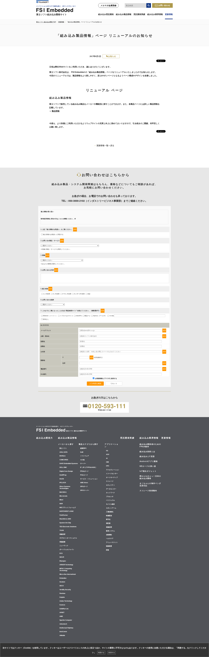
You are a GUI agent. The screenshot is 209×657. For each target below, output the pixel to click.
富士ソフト (63, 448)
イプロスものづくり (66, 316)
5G (107, 451)
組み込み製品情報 (123, 14)
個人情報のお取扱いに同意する (53, 234)
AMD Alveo (84, 483)
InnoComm (63, 632)
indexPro (79, 316)
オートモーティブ (112, 477)
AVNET (62, 612)
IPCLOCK (63, 483)
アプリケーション (111, 445)
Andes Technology (66, 601)
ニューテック (64, 546)
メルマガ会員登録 (108, 5)
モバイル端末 (110, 504)
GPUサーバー (84, 490)
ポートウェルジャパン (67, 549)
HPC (107, 466)
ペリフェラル (110, 500)
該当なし (46, 319)
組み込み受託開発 (106, 14)
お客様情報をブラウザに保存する (106, 378)
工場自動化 (109, 512)
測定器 (108, 523)
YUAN (62, 530)
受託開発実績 (139, 14)
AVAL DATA (63, 452)
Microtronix (63, 496)
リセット (113, 383)
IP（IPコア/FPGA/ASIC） (88, 467)
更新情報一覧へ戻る (105, 145)
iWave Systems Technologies (65, 487)
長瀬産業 (62, 542)
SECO (62, 586)
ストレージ (109, 481)
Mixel (61, 500)
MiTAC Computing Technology (66, 569)
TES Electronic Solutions (68, 527)
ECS (61, 553)
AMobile (62, 635)
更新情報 (169, 14)
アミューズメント (112, 542)
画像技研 (62, 534)
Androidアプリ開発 (149, 461)
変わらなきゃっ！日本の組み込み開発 (150, 477)
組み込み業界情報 (155, 14)
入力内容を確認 (95, 383)
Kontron (62, 605)
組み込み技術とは (147, 451)
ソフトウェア (84, 456)
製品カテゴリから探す (88, 444)
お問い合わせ (164, 5)
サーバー (83, 463)
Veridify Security (65, 590)
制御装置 (109, 546)
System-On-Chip (65, 523)
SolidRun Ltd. (64, 609)
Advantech (63, 624)
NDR (61, 504)
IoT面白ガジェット (148, 471)
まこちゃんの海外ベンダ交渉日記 (150, 484)
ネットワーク (110, 493)
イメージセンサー (112, 474)
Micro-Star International (68, 574)
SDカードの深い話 (148, 466)
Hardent (62, 582)
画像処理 (109, 527)
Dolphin (62, 597)
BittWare (63, 456)
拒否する (111, 652)
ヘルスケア (109, 538)
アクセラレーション (112, 470)
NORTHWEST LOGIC (67, 511)
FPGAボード (84, 471)
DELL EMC (63, 467)
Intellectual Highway (66, 628)
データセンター (111, 489)
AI (107, 458)
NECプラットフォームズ (68, 508)
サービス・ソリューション (89, 479)
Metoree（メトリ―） (50, 316)
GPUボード (84, 486)
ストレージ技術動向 (148, 490)
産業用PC (83, 448)
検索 (148, 5)
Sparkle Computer (66, 620)
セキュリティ (110, 485)
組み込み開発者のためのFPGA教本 (150, 445)
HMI (107, 462)
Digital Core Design (66, 471)
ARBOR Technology (66, 565)
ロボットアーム (111, 508)
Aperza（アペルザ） (100, 316)
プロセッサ (109, 496)
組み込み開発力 (44, 437)
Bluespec (63, 561)
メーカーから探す (66, 444)
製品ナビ (87, 316)
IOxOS (62, 479)
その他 (111, 316)
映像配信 (109, 516)
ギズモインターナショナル (68, 538)
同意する (101, 652)
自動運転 (109, 535)
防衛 (107, 550)
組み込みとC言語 (147, 456)
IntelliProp (63, 475)
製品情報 (56, 111)
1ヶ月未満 (46, 294)
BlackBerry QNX (65, 519)
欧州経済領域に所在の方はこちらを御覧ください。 (57, 219)
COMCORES (64, 460)
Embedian (63, 578)
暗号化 (108, 519)
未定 (88, 294)
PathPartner (64, 515)
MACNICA (63, 492)
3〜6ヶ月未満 (66, 294)
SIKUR (62, 557)
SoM (81, 452)
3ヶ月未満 (56, 294)
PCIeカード (84, 475)
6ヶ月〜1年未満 (79, 294)
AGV (107, 454)
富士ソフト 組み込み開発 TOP (46, 22)
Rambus (62, 593)
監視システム (110, 531)
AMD (61, 616)
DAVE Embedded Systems (69, 463)
